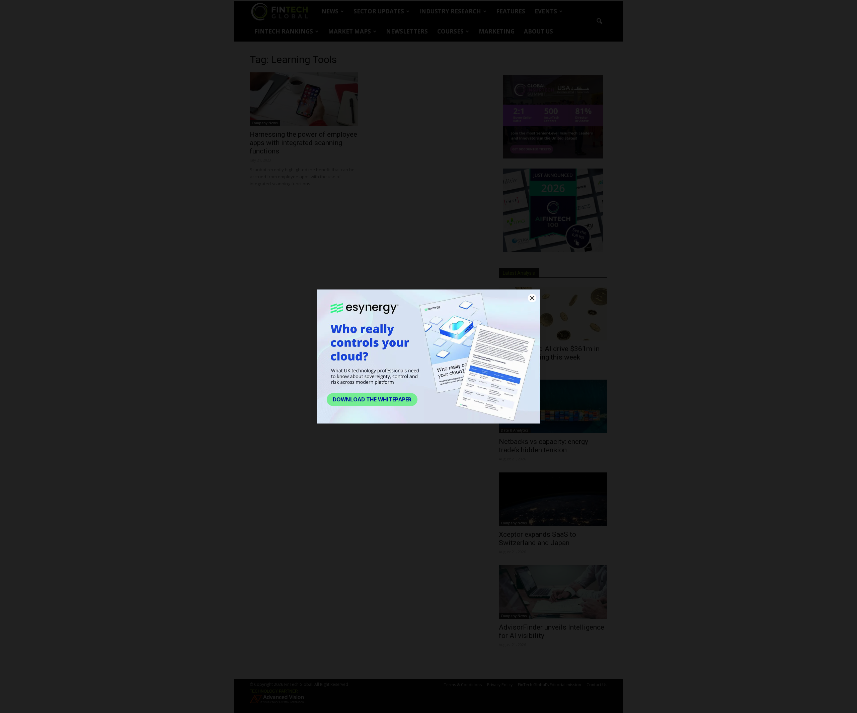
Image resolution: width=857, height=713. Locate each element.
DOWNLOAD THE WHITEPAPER (372, 399)
